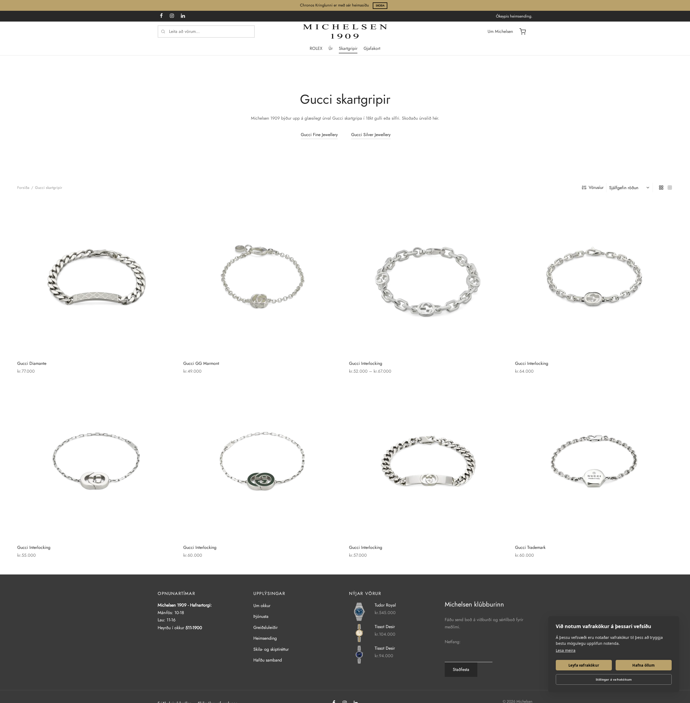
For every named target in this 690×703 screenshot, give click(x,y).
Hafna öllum (643, 665)
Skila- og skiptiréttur (271, 649)
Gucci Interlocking (365, 363)
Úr (331, 48)
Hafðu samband (267, 660)
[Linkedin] (183, 16)
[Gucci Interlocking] (428, 277)
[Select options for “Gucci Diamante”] (162, 211)
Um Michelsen (500, 31)
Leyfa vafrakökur (583, 665)
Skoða (380, 6)
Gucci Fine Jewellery (319, 134)
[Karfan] (522, 31)
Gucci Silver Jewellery (371, 134)
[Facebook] (161, 16)
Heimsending (265, 638)
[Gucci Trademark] (594, 462)
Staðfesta (461, 669)
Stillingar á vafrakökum (614, 679)
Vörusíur (596, 187)
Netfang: (453, 642)
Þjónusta (260, 616)
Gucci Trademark (530, 547)
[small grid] (670, 187)
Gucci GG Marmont (201, 363)
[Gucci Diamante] (96, 277)
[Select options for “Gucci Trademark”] (660, 395)
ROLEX (316, 48)
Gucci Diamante (31, 363)
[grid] (661, 187)
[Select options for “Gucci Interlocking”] (494, 211)
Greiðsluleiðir (265, 627)
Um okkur (261, 605)
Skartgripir (348, 48)
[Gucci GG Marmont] (262, 277)
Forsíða (23, 187)
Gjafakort (372, 48)
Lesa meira (565, 650)
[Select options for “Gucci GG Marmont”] (328, 211)
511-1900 (193, 628)
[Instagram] (172, 16)
